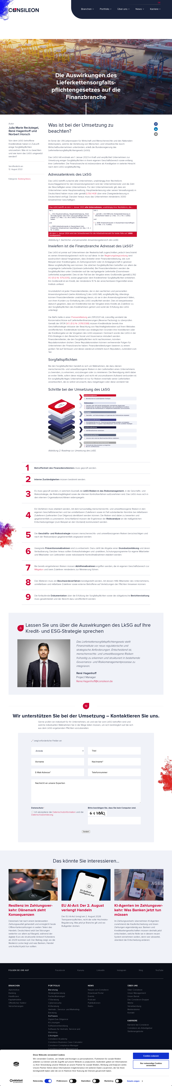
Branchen (86, 9)
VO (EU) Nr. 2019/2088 (78, 323)
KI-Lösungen (54, 1022)
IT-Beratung (53, 999)
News (138, 9)
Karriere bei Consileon (138, 1025)
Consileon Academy (57, 1039)
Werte (130, 1003)
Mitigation (38, 569)
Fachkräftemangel (56, 996)
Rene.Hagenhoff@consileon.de (94, 681)
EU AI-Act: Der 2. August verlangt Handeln (82, 907)
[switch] (72, 1081)
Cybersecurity (54, 1003)
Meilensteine (134, 1009)
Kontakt (131, 1012)
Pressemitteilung (79, 317)
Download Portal (96, 993)
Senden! (86, 832)
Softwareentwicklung (58, 1026)
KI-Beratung (53, 1006)
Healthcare (14, 996)
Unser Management (137, 993)
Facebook (60, 970)
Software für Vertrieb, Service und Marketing (64, 1031)
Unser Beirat (133, 996)
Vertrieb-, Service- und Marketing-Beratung (64, 1011)
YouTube (159, 970)
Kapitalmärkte (15, 999)
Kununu (80, 970)
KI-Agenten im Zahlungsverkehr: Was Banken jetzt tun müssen (138, 910)
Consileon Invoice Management (63, 1048)
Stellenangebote (135, 1031)
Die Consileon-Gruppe (138, 999)
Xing (141, 970)
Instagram (121, 970)
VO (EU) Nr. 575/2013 (58, 277)
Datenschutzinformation (64, 812)
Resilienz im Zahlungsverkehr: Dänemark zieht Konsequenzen (31, 910)
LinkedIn (101, 970)
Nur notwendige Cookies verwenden (151, 1064)
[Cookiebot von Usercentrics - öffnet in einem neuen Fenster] (16, 1081)
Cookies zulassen (151, 1056)
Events (91, 996)
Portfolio (104, 9)
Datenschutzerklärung (42, 814)
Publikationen (94, 1003)
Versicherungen (16, 1006)
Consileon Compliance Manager (63, 1045)
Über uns (122, 9)
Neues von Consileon (98, 990)
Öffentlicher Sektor (17, 1003)
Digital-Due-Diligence (58, 1019)
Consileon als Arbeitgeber (140, 1028)
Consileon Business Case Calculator (65, 1042)
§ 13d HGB (91, 193)
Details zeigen (133, 1081)
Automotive (14, 990)
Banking (21, 179)
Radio (90, 1006)
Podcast (91, 999)
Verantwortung (134, 1006)
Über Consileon (135, 990)
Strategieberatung (56, 993)
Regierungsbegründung (116, 255)
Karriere (154, 9)
